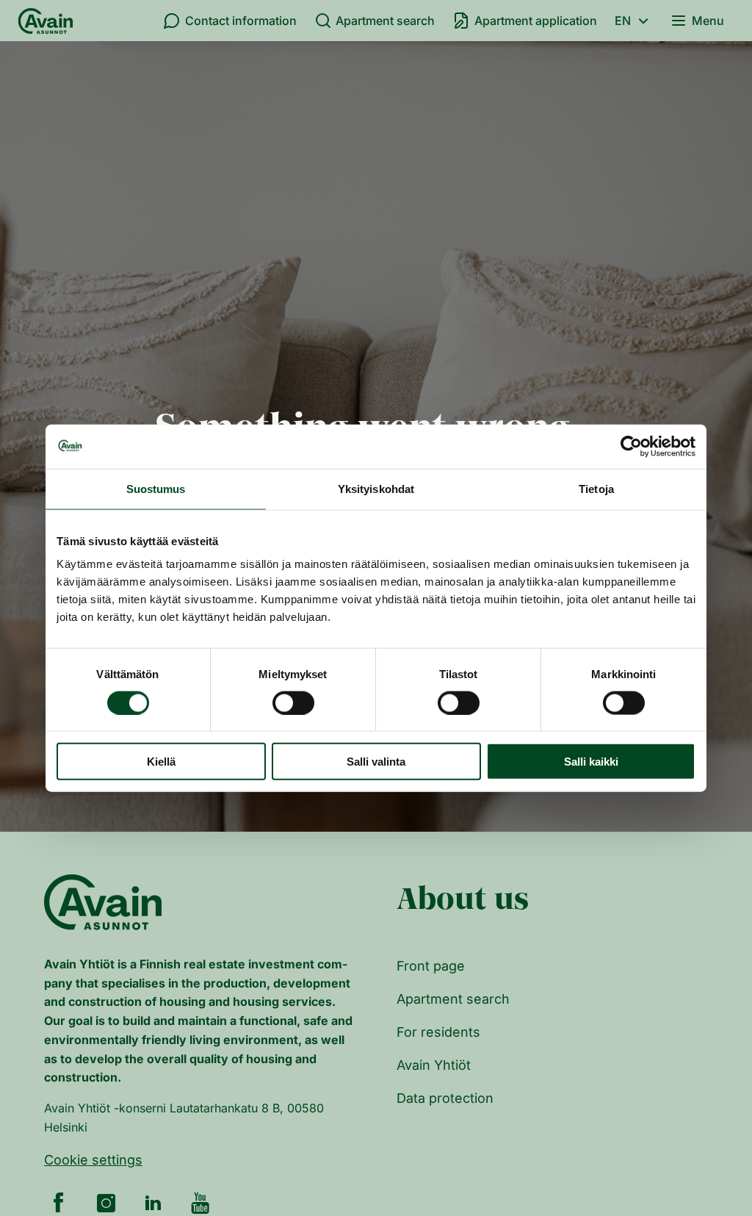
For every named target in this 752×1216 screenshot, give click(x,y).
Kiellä (161, 761)
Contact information (241, 20)
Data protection (445, 1098)
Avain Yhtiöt (434, 1065)
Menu (708, 20)
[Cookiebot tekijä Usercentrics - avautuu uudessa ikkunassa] (631, 446)
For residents (438, 1032)
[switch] (293, 702)
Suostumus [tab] (156, 488)
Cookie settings (93, 1160)
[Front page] (45, 20)
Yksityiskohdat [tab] (376, 488)
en (623, 20)
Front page (431, 966)
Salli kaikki (591, 761)
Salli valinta (376, 761)
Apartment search (385, 20)
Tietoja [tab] (596, 488)
